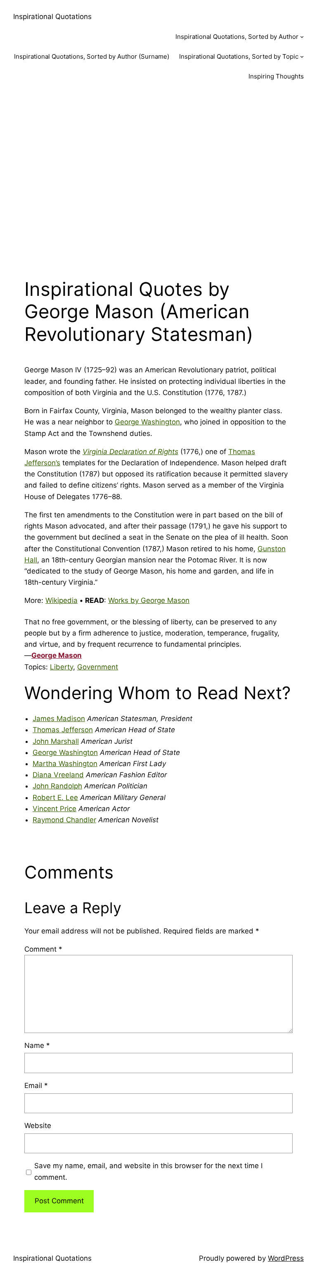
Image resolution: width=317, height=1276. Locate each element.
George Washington (147, 422)
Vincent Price (54, 809)
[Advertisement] (158, 179)
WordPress (286, 1258)
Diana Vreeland (58, 775)
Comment (43, 949)
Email (36, 1085)
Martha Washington (65, 763)
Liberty (61, 667)
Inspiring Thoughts (276, 76)
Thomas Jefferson (63, 730)
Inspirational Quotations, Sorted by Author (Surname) (91, 56)
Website (37, 1125)
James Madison (59, 718)
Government (97, 667)
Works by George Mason (148, 600)
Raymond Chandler (64, 820)
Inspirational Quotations (52, 16)
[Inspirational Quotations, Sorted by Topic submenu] (302, 56)
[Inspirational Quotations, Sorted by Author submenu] (302, 36)
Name (37, 1045)
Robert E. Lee (55, 797)
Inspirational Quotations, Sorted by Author (236, 36)
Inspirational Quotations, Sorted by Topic (238, 56)
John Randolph (57, 786)
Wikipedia (61, 600)
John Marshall (56, 741)
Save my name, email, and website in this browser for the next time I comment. (148, 1171)
